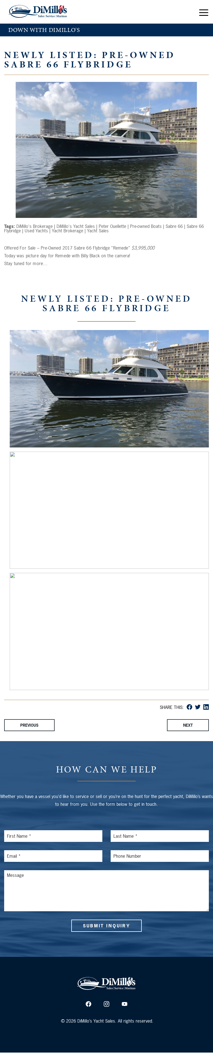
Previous (29, 725)
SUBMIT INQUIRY (106, 926)
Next (188, 725)
